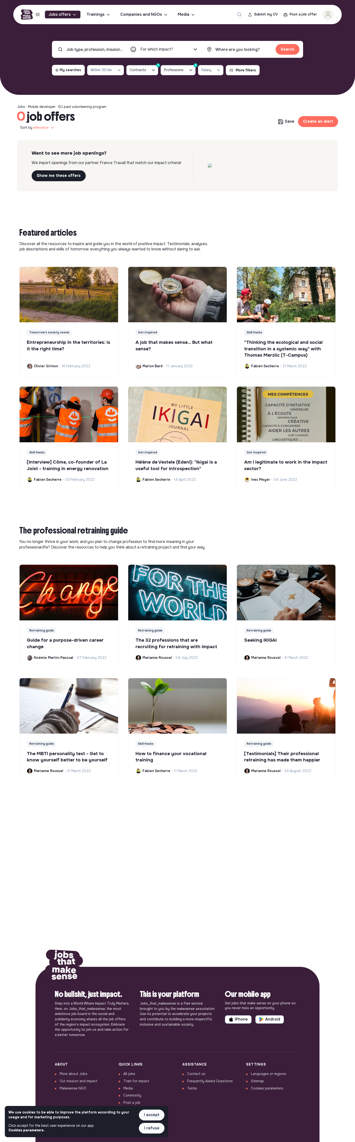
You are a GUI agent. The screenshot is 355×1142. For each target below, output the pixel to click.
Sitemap (257, 1081)
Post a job (131, 1102)
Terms (192, 1088)
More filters (246, 70)
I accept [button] (151, 1114)
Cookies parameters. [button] (26, 1130)
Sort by (34, 127)
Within (101, 70)
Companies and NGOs (141, 14)
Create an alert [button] (318, 121)
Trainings (95, 14)
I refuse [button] (151, 1128)
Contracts (144, 68)
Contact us (196, 1074)
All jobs (129, 1074)
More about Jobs (73, 1074)
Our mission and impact (78, 1081)
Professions (180, 68)
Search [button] (287, 49)
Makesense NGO (73, 1088)
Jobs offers (60, 14)
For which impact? (156, 49)
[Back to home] (64, 967)
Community (132, 1095)
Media (183, 14)
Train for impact (136, 1081)
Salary (206, 70)
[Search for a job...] (239, 14)
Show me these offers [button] (59, 175)
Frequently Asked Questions (210, 1081)
